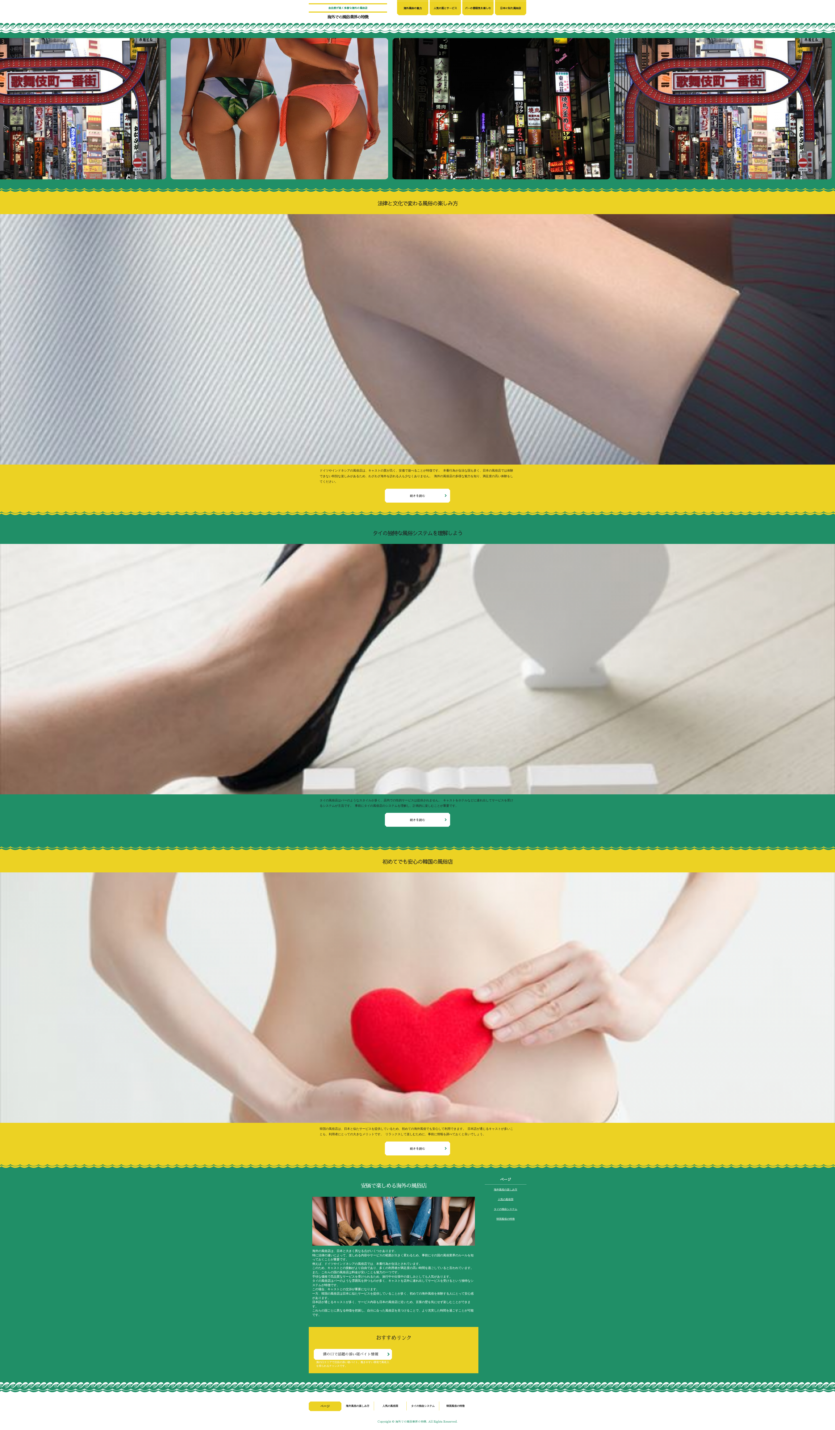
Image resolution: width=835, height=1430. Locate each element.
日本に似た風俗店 (510, 8)
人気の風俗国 (505, 1199)
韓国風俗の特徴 (505, 1218)
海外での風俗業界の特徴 (347, 17)
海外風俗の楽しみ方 (505, 1189)
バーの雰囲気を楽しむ (478, 8)
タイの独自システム (505, 1208)
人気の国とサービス (445, 8)
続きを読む (417, 495)
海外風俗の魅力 (413, 8)
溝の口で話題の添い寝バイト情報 (350, 1354)
